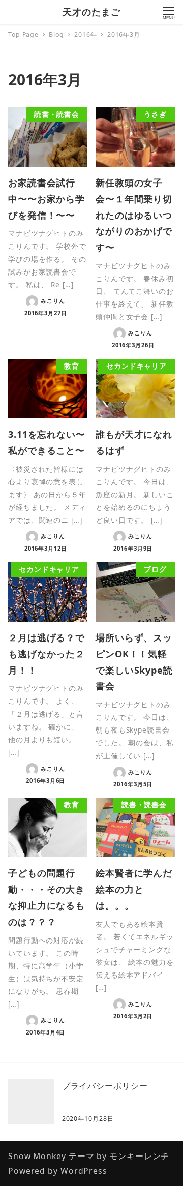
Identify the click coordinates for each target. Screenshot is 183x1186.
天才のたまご (91, 12)
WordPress (83, 1170)
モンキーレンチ (139, 1156)
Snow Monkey (37, 1156)
